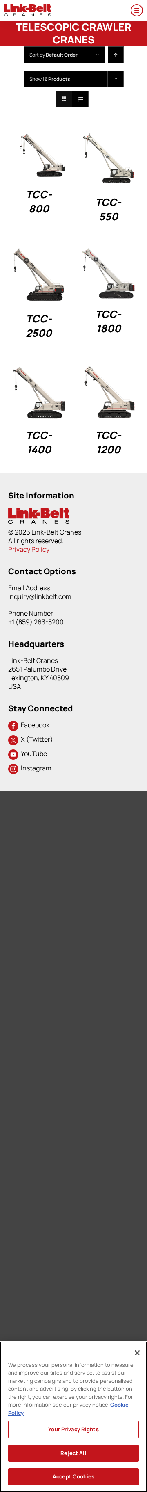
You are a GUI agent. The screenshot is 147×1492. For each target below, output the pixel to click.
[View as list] (80, 99)
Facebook (33, 724)
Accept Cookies (73, 1476)
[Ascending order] (116, 54)
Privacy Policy (28, 549)
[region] (73, 1416)
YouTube (32, 753)
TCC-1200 (108, 442)
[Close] (137, 1353)
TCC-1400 (39, 442)
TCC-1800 (108, 321)
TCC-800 (39, 201)
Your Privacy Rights (73, 1429)
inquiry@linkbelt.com (39, 596)
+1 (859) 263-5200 (36, 621)
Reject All (73, 1453)
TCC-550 (108, 209)
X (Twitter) (35, 739)
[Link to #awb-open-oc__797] (137, 10)
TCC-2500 (39, 325)
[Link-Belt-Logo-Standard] (27, 7)
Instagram (34, 767)
